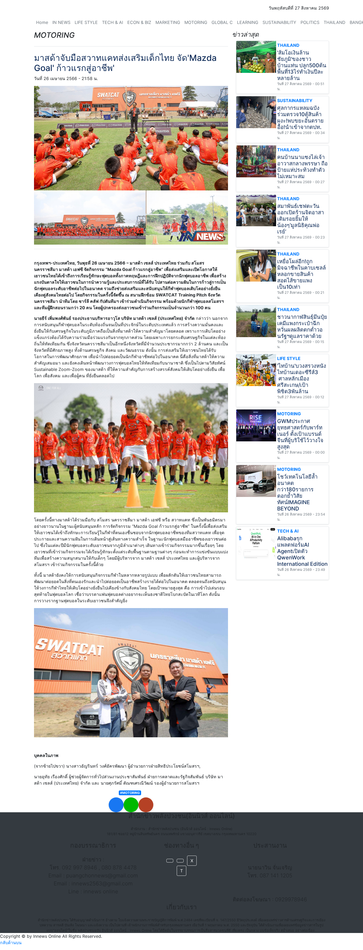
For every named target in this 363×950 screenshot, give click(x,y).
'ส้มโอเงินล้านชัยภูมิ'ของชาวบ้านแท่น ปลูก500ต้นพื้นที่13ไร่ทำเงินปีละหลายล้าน (301, 65)
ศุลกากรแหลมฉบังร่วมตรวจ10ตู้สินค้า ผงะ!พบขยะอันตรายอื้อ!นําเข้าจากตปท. (300, 117)
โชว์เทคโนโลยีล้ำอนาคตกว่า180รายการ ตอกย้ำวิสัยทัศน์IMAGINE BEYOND (297, 493)
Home (42, 22)
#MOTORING (130, 793)
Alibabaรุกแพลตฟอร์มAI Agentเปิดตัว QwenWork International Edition (302, 551)
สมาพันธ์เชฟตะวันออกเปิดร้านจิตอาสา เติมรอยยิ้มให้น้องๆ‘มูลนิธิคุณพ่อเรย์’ (300, 219)
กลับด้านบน (11, 942)
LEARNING (247, 22)
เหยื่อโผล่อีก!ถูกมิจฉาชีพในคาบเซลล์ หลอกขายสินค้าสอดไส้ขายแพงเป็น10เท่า (301, 274)
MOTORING (195, 22)
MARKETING (167, 22)
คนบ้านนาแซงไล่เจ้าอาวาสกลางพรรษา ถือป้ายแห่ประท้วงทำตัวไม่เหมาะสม (302, 166)
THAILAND (334, 22)
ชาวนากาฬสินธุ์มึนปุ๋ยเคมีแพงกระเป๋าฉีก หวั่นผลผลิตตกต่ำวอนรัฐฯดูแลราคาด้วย (302, 326)
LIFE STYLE (86, 22)
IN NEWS (61, 22)
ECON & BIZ (139, 22)
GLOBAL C (222, 22)
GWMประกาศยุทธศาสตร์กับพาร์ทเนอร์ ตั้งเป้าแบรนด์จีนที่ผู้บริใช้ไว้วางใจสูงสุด (300, 434)
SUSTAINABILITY (279, 22)
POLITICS (310, 22)
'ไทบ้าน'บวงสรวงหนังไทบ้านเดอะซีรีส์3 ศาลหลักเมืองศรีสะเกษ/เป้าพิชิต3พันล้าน (301, 379)
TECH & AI (112, 22)
